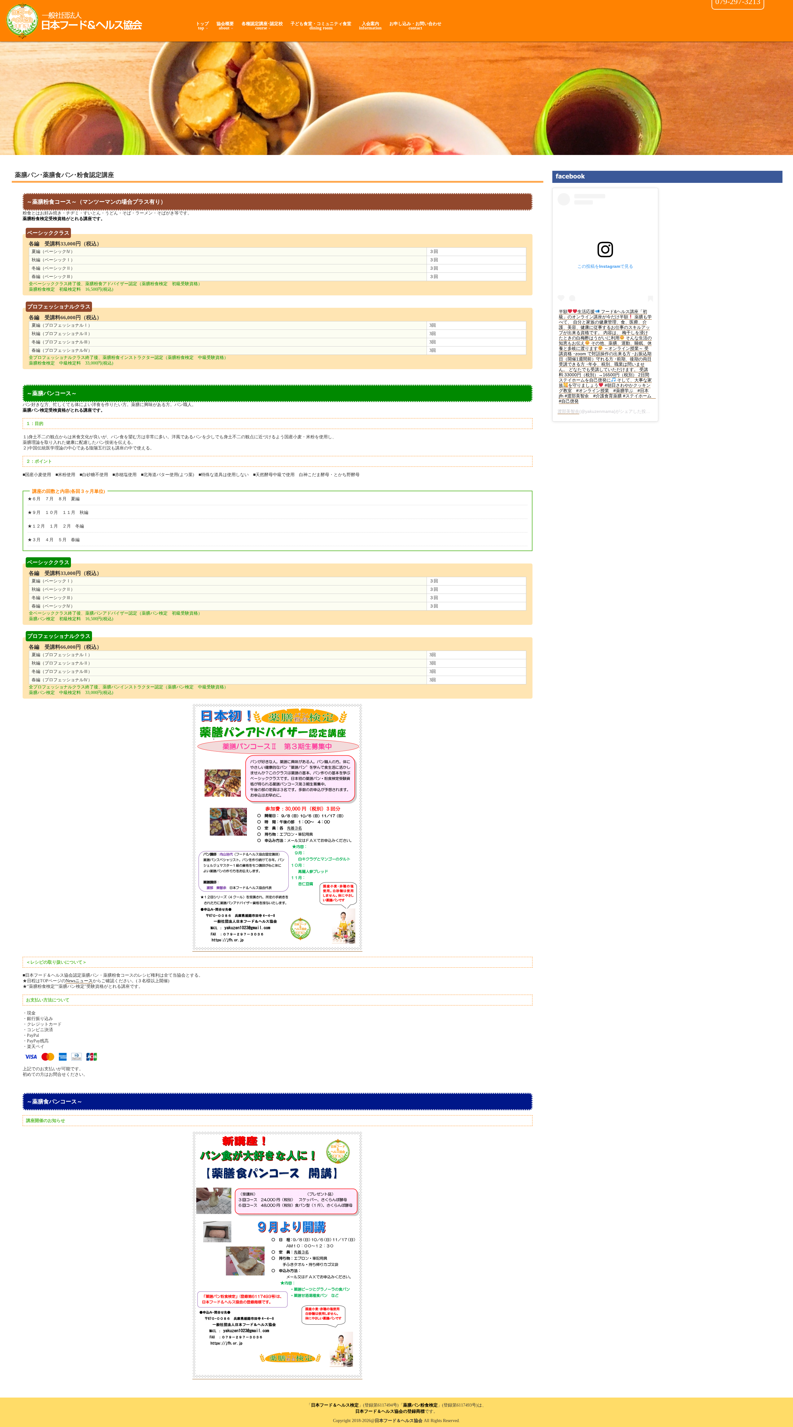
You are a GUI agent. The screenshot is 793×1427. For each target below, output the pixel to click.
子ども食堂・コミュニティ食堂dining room (321, 25)
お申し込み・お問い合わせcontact (415, 25)
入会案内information (370, 25)
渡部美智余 (568, 411)
